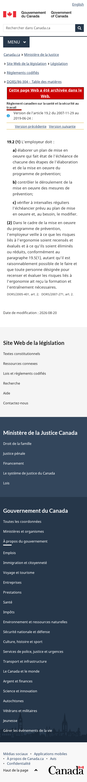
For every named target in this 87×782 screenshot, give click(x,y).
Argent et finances (18, 681)
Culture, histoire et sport (22, 641)
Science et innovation (20, 691)
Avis (53, 758)
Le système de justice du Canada (29, 473)
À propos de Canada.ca (25, 758)
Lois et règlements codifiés (24, 373)
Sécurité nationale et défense (26, 632)
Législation (59, 63)
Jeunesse (10, 720)
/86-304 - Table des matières (34, 81)
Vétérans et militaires (20, 710)
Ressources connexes (20, 363)
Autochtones (13, 701)
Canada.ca (12, 54)
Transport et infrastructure (25, 661)
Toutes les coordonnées (22, 521)
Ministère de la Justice (41, 54)
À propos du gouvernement (25, 541)
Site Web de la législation (26, 63)
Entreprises (12, 582)
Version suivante (62, 126)
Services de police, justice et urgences (33, 651)
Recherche (11, 383)
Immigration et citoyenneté (25, 562)
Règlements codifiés (23, 72)
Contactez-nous (15, 403)
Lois (6, 483)
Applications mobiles (50, 754)
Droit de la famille (17, 443)
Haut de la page (16, 770)
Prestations (12, 592)
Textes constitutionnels (21, 353)
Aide (6, 393)
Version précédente (30, 126)
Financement (13, 463)
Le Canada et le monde (21, 671)
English (78, 4)
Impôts (9, 612)
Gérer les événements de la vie (27, 730)
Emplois (9, 553)
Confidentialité (18, 763)
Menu (19, 42)
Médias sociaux (15, 754)
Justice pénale (14, 453)
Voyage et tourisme (18, 572)
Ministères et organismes (23, 531)
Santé (7, 602)
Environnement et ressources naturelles (35, 622)
